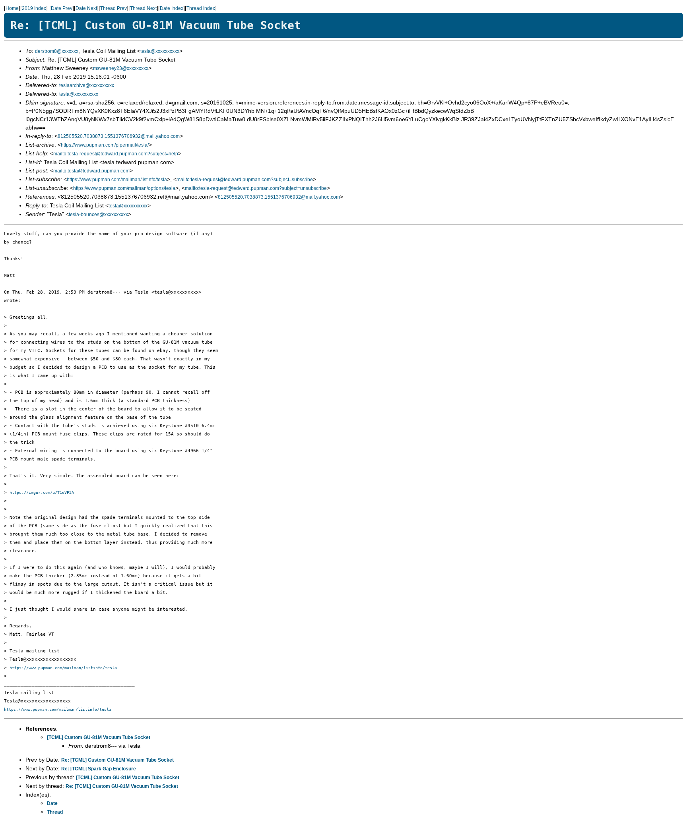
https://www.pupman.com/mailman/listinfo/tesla (117, 179)
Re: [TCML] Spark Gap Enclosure (98, 769)
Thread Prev (113, 8)
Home (12, 8)
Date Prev (61, 8)
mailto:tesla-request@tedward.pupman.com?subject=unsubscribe (256, 188)
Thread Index (200, 8)
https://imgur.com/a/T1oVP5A (42, 492)
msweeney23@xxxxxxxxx (120, 68)
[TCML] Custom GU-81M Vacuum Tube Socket (98, 737)
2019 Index (34, 8)
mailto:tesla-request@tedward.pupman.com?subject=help (115, 154)
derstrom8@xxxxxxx (56, 51)
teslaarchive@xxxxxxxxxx (86, 85)
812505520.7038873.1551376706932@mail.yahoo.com (119, 136)
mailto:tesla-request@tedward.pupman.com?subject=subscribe (245, 179)
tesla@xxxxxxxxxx (159, 51)
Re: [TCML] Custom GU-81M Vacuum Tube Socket (117, 760)
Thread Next (143, 8)
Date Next (86, 8)
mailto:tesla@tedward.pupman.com (91, 171)
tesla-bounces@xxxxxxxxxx (98, 214)
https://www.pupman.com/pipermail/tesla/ (105, 145)
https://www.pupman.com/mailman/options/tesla (124, 188)
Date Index (171, 8)
